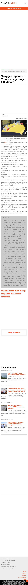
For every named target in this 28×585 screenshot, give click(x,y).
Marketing (24, 573)
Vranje (23, 291)
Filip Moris (6, 294)
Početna (4, 70)
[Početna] (9, 3)
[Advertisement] (14, 24)
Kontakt (24, 571)
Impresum (24, 575)
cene (12, 291)
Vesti (8, 70)
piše (5, 142)
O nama (24, 579)
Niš (13, 294)
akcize (18, 294)
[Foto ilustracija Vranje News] (14, 127)
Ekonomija (13, 70)
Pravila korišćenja (22, 577)
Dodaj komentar (14, 333)
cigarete (5, 291)
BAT (17, 291)
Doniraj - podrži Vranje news (14, 8)
